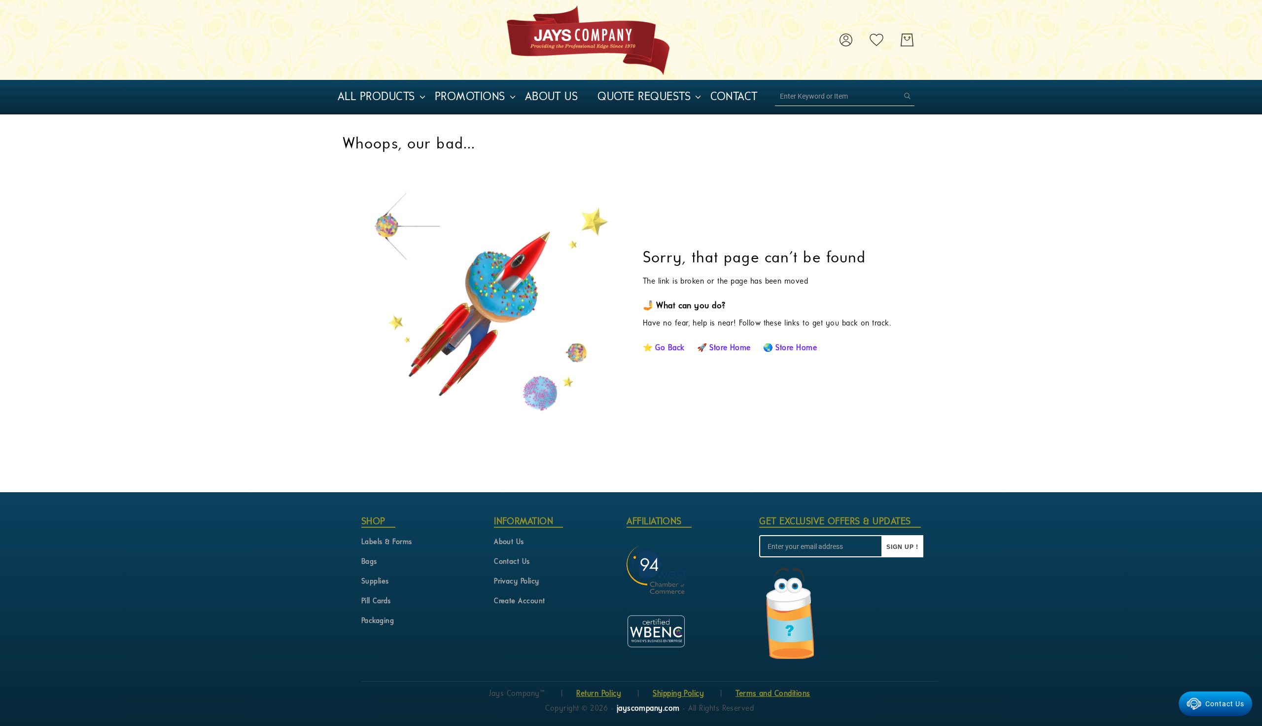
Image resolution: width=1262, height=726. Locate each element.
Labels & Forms (386, 542)
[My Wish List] (876, 40)
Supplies (375, 581)
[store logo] (588, 40)
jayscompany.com (650, 709)
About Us (509, 542)
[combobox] (844, 96)
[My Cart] (907, 40)
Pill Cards (376, 601)
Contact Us (512, 562)
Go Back (669, 348)
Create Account (519, 601)
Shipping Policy (678, 694)
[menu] (564, 97)
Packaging (377, 621)
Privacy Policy (516, 581)
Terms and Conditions (773, 694)
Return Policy (598, 694)
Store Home (730, 348)
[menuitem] (376, 97)
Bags (369, 562)
